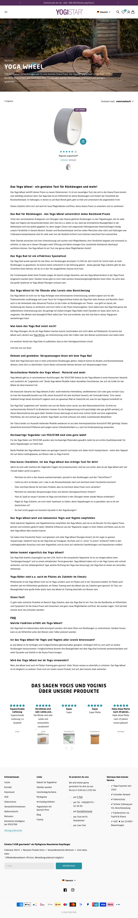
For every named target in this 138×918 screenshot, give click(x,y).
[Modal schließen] (105, 438)
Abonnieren (92, 466)
